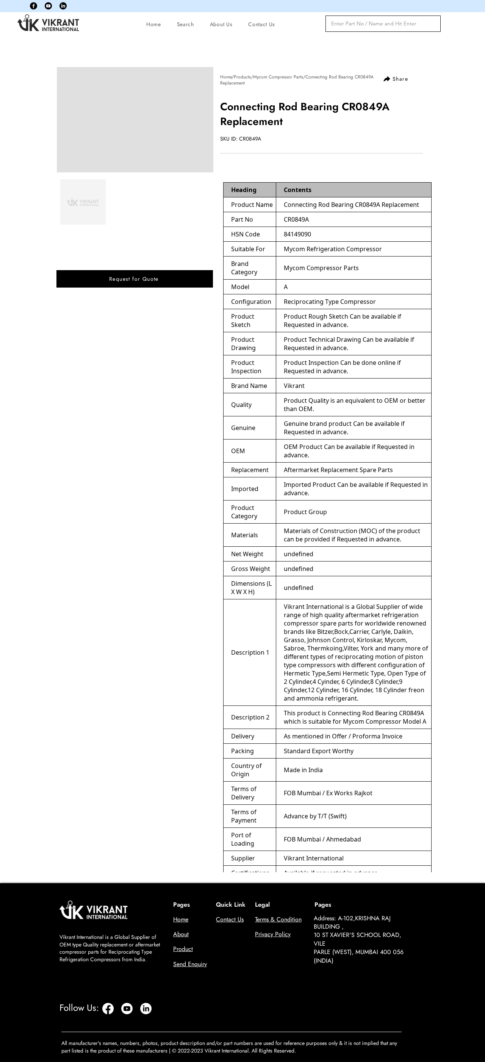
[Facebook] (33, 5)
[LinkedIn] (63, 5)
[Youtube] (48, 5)
